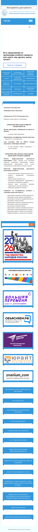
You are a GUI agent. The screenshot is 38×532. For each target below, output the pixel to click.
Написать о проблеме (14, 65)
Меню (7, 20)
